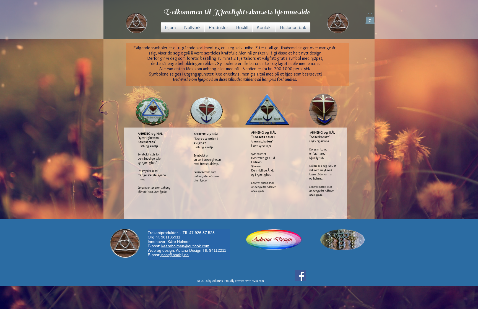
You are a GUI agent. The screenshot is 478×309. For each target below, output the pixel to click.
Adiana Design (188, 250)
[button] (370, 18)
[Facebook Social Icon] (300, 275)
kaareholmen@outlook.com (185, 246)
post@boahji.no (174, 255)
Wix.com (258, 281)
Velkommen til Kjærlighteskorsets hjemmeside (236, 12)
